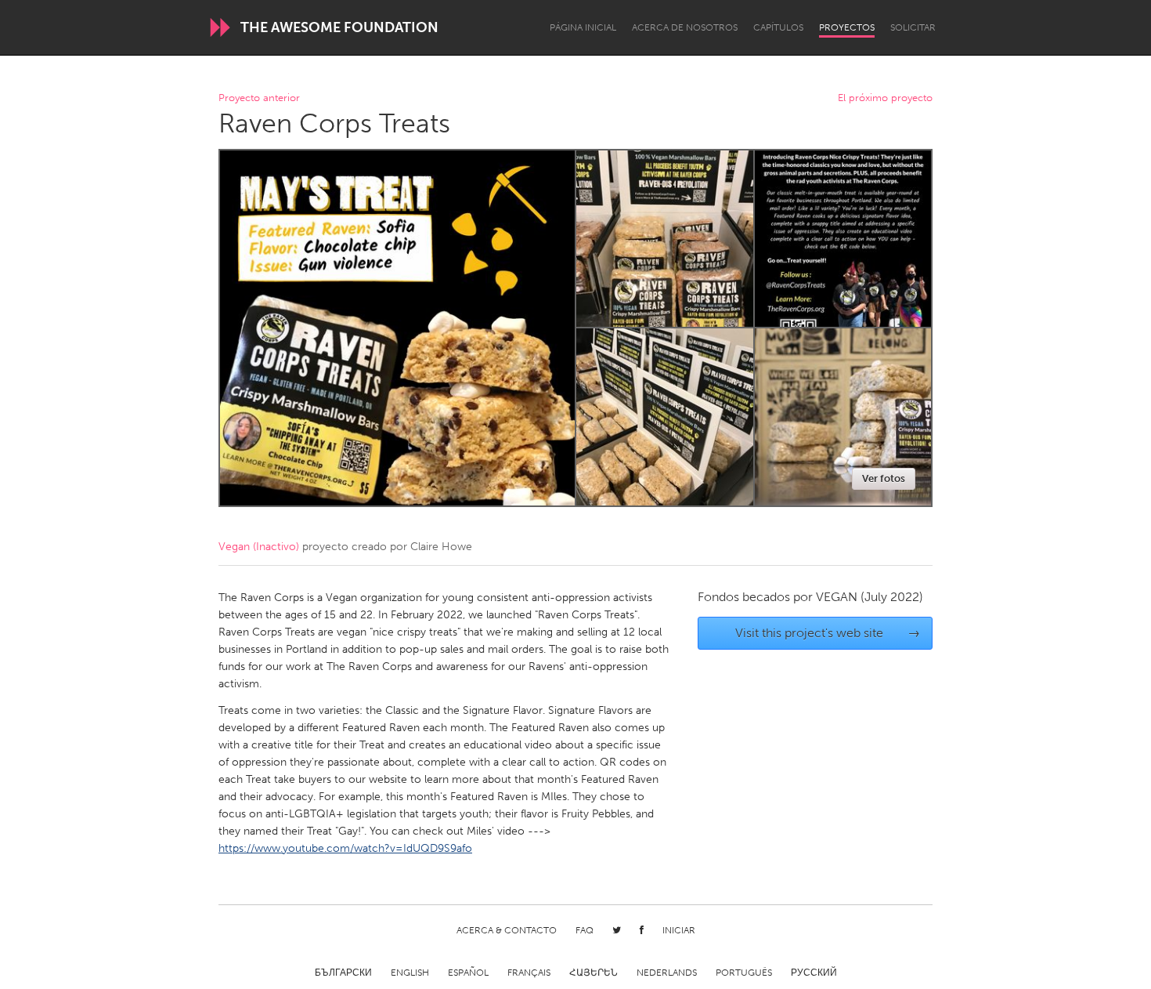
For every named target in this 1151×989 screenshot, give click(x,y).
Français (528, 972)
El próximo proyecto (885, 98)
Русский (814, 972)
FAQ (585, 930)
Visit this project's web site (828, 632)
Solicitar (913, 27)
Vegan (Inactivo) (258, 546)
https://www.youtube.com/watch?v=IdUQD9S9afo (345, 848)
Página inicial (583, 27)
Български (343, 972)
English (410, 972)
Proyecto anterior (259, 98)
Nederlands (667, 972)
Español (468, 972)
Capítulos (778, 27)
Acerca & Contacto (506, 930)
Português (744, 972)
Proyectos (847, 27)
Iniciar (678, 930)
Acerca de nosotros (685, 27)
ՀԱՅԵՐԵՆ (593, 972)
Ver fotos (883, 478)
